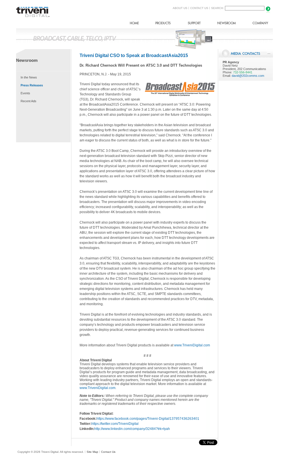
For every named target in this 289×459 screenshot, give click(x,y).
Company (260, 24)
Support (194, 24)
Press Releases (32, 85)
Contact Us (108, 451)
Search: (217, 8)
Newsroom (226, 24)
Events (25, 93)
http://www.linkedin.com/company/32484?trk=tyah (132, 429)
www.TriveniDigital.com (192, 345)
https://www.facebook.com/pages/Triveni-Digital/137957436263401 (148, 419)
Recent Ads (28, 101)
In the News (29, 77)
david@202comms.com (248, 75)
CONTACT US (199, 8)
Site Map (92, 451)
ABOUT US (180, 8)
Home (134, 24)
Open (268, 53)
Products (163, 24)
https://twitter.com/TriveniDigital (115, 424)
